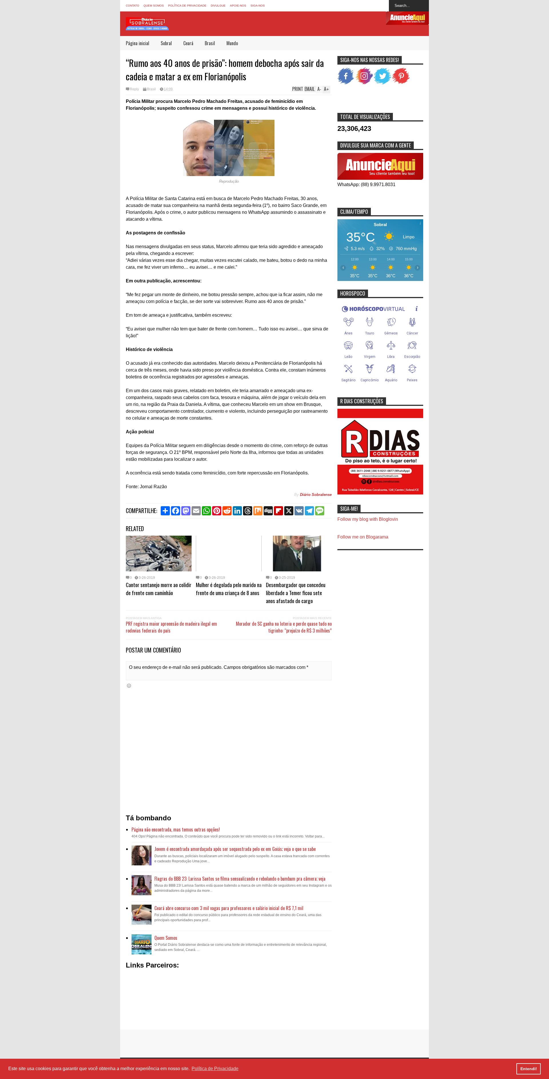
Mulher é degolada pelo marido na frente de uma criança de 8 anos (229, 589)
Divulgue (218, 5)
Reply (134, 89)
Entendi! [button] (528, 1068)
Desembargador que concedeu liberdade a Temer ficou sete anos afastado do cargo (295, 593)
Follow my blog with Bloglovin (367, 519)
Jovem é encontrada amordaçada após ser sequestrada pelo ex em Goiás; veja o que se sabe (235, 848)
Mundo (232, 43)
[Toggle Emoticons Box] (129, 686)
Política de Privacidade (187, 5)
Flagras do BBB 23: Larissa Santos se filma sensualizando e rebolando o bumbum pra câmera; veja (239, 878)
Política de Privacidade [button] (215, 1068)
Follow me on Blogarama (362, 536)
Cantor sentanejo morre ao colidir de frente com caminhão (158, 589)
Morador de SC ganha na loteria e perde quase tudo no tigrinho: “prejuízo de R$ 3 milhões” (284, 627)
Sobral (166, 43)
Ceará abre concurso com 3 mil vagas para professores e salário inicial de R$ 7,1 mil (228, 908)
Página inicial (137, 43)
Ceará (188, 43)
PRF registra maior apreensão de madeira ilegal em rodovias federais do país (171, 627)
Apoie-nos (238, 5)
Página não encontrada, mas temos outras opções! (176, 829)
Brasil (210, 43)
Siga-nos (257, 5)
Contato (132, 5)
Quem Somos (154, 5)
